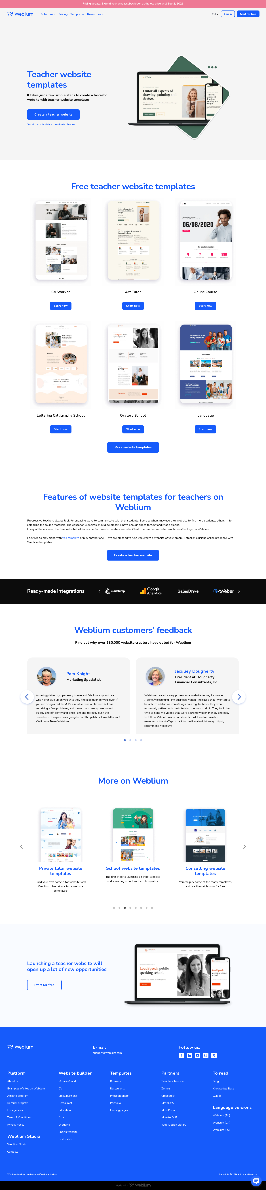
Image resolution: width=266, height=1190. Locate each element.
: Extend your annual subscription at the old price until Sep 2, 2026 (133, 4)
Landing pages (119, 1110)
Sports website (68, 1132)
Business (115, 1081)
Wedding (64, 1125)
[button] (228, 13)
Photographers (119, 1096)
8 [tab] (152, 908)
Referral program (17, 1103)
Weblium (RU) (221, 1115)
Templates (77, 14)
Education (65, 1110)
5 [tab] (135, 908)
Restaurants (117, 1088)
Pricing (63, 14)
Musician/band (67, 1081)
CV (60, 1088)
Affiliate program (17, 1096)
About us (12, 1081)
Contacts (12, 1151)
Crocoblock (168, 1096)
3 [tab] (135, 740)
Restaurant (65, 1103)
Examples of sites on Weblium (26, 1088)
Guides (217, 1096)
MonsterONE (169, 1117)
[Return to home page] (20, 14)
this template (70, 538)
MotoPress (168, 1110)
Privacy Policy (15, 1125)
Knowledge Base (223, 1088)
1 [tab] (125, 740)
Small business (68, 1096)
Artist (62, 1117)
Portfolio (115, 1103)
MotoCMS (167, 1103)
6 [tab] (141, 908)
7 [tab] (146, 908)
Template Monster (172, 1081)
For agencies (15, 1110)
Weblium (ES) (221, 1130)
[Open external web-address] (60, 831)
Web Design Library (173, 1125)
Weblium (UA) (221, 1123)
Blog (216, 1081)
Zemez (165, 1088)
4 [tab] (141, 740)
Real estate (66, 1139)
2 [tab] (130, 740)
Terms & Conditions (19, 1117)
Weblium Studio (17, 1144)
